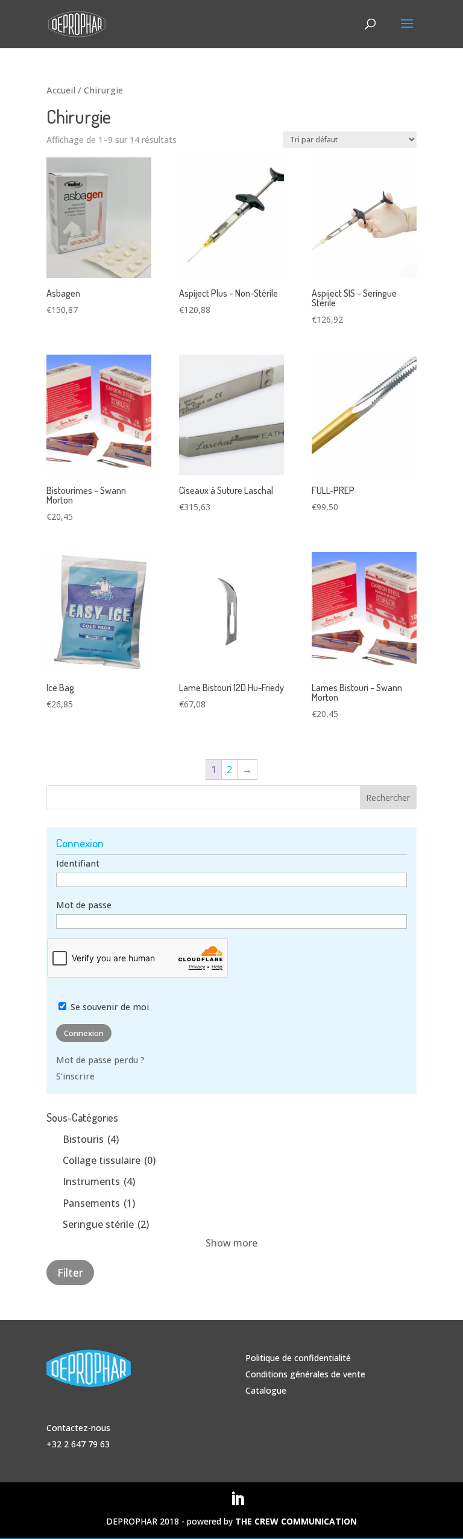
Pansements (99, 1203)
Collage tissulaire (109, 1160)
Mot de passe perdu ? (100, 1060)
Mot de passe (84, 905)
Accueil (60, 90)
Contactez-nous (78, 1427)
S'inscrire (75, 1076)
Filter (70, 1272)
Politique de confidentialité (298, 1358)
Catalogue (265, 1390)
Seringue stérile (106, 1224)
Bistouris (91, 1139)
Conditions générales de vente (305, 1374)
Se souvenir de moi (108, 1007)
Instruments (99, 1181)
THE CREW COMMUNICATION (296, 1521)
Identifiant (77, 863)
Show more (231, 1243)
